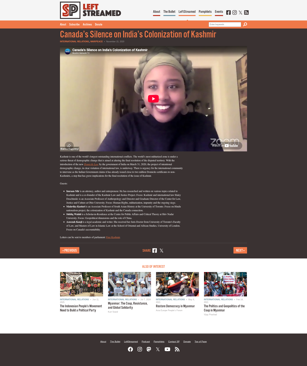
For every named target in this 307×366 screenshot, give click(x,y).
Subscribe (74, 25)
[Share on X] (161, 251)
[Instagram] (234, 13)
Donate (98, 25)
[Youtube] (167, 349)
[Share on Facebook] (154, 251)
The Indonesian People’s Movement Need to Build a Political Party (81, 308)
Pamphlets (205, 11)
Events (219, 11)
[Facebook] (228, 13)
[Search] (245, 24)
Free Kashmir (113, 237)
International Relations (74, 41)
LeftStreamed (187, 11)
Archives (87, 25)
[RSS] (246, 13)
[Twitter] (240, 13)
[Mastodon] (149, 349)
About (156, 11)
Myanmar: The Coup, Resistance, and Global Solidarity (128, 305)
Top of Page (201, 341)
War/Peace (96, 41)
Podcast (146, 341)
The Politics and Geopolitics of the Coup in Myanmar (224, 308)
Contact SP (174, 341)
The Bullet (169, 11)
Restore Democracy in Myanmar (175, 306)
